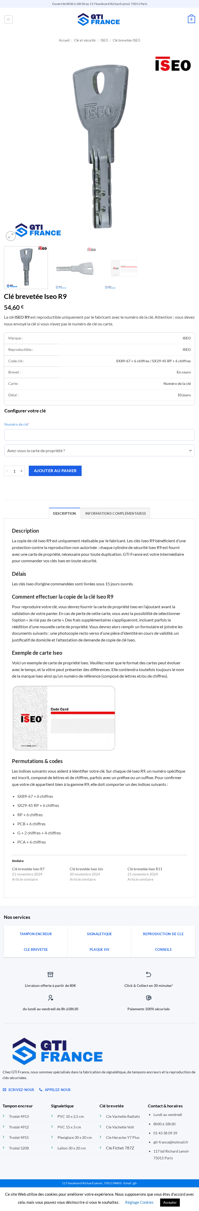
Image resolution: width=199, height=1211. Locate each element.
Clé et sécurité (85, 40)
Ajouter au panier (55, 470)
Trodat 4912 (19, 1127)
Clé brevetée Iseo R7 (28, 869)
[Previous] (14, 147)
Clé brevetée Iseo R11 (144, 869)
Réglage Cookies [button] (139, 1202)
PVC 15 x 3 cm (69, 1127)
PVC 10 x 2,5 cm (71, 1116)
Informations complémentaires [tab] (115, 513)
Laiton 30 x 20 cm (72, 1148)
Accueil (64, 40)
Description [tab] (64, 513)
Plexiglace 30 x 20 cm (75, 1137)
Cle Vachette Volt (120, 1127)
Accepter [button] (170, 1202)
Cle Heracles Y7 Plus (122, 1137)
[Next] (184, 147)
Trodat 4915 (19, 1137)
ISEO (104, 40)
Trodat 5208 (19, 1148)
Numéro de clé (16, 424)
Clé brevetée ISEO (126, 40)
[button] (8, 19)
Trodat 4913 (19, 1116)
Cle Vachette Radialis (123, 1116)
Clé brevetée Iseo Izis (86, 869)
